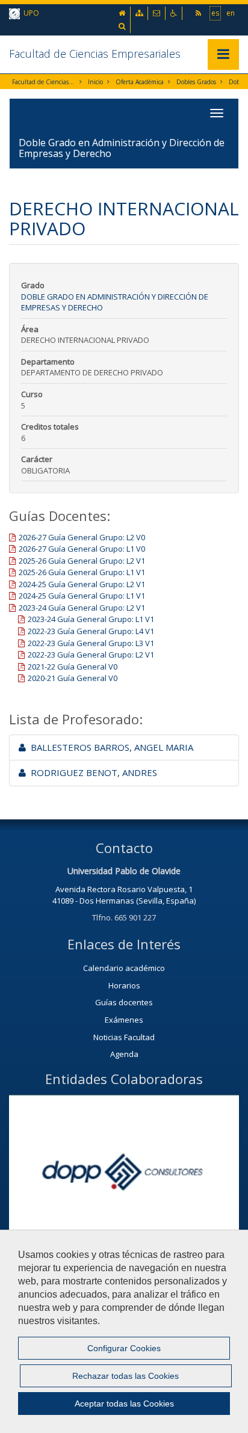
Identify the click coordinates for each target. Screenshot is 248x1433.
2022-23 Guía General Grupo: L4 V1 (91, 631)
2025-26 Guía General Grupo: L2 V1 (82, 560)
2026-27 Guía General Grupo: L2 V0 (82, 537)
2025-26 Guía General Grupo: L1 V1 (82, 572)
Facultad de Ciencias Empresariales (95, 53)
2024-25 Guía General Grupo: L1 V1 (82, 595)
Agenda (124, 1054)
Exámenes (124, 1019)
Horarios (124, 985)
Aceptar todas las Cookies (124, 1403)
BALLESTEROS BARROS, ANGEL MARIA (109, 747)
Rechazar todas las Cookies (125, 1376)
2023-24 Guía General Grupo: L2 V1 (82, 607)
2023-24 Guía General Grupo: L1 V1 (91, 619)
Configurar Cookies (124, 1348)
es (215, 13)
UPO (29, 13)
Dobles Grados (196, 82)
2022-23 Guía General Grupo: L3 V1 (91, 643)
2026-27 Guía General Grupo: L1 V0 (82, 548)
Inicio (95, 82)
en (230, 13)
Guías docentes (124, 1002)
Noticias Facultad (124, 1037)
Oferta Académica (140, 82)
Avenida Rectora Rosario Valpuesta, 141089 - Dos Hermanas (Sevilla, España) (124, 895)
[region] (124, 1331)
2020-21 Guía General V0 (72, 678)
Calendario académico (124, 968)
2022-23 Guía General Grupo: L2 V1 (91, 654)
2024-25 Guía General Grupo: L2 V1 (82, 584)
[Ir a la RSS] (199, 13)
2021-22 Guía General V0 (72, 666)
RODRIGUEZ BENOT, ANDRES (91, 772)
